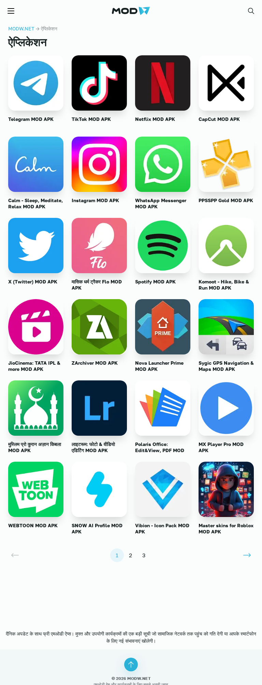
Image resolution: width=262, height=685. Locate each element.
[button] (251, 11)
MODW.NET (21, 28)
